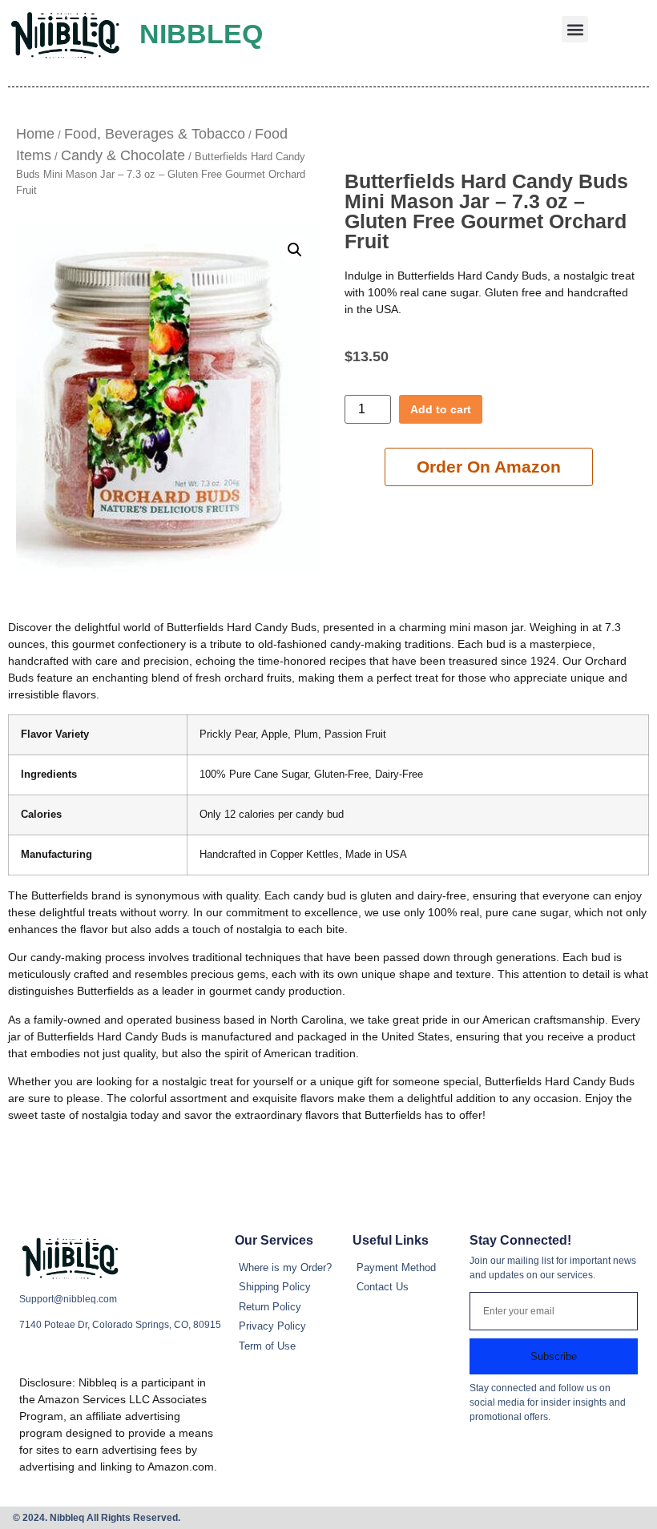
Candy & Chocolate (123, 155)
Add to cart (440, 409)
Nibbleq (201, 33)
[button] (575, 29)
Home (35, 134)
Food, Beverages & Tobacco (154, 134)
